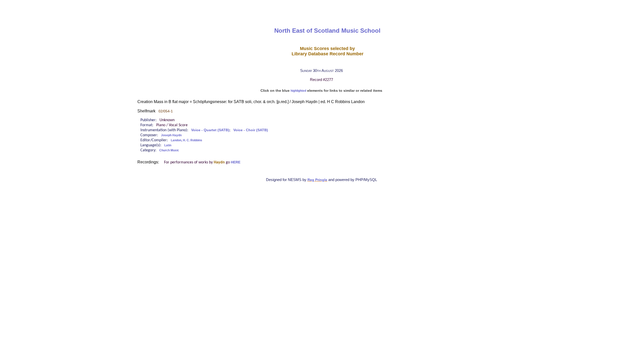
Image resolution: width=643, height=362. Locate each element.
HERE (235, 162)
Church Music (169, 150)
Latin (167, 145)
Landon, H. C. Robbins (186, 140)
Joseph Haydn (171, 135)
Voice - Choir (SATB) (250, 130)
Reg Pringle (317, 180)
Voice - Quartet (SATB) (210, 130)
